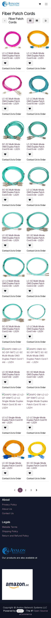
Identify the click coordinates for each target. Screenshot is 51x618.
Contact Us (8, 513)
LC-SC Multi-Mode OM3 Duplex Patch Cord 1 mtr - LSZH (11, 374)
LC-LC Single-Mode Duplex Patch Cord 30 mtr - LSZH (12, 420)
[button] (5, 63)
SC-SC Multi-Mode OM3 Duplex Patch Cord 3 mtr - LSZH (36, 238)
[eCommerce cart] (39, 4)
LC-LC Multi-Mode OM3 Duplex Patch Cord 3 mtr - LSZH (35, 192)
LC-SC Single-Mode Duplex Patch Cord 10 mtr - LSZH (12, 465)
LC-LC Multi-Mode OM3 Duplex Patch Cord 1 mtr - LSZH (35, 329)
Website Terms (9, 527)
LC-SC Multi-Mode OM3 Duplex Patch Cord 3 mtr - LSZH (11, 238)
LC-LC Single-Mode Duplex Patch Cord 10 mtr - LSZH (37, 420)
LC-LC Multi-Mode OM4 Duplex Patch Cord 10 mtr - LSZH (11, 55)
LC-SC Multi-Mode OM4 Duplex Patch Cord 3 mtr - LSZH (11, 101)
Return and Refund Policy (15, 535)
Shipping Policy (10, 531)
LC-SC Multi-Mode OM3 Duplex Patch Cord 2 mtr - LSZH (35, 283)
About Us (7, 509)
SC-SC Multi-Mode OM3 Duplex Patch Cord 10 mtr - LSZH (11, 146)
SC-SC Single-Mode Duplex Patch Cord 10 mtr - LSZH (37, 465)
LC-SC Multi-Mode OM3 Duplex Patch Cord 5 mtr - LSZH (35, 146)
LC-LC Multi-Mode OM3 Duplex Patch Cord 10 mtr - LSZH (35, 101)
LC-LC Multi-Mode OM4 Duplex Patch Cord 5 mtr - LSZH (35, 55)
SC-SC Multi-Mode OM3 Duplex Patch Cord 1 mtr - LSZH (36, 374)
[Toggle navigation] (46, 4)
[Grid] (30, 20)
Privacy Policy (9, 504)
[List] (36, 20)
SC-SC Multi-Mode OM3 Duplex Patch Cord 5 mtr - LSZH (11, 192)
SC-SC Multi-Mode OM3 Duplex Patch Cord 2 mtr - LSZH (11, 329)
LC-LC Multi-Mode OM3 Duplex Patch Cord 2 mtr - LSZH (11, 283)
